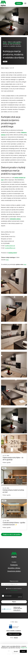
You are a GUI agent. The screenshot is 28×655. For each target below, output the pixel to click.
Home (4, 42)
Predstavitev (14, 565)
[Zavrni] (26, 649)
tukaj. (7, 259)
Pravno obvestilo (14, 590)
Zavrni (23, 651)
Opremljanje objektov (14, 571)
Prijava (14, 601)
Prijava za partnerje (14, 634)
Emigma (16, 637)
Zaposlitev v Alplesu (14, 568)
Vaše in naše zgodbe (14, 42)
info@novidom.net (10, 245)
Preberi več (24, 647)
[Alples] (3, 3)
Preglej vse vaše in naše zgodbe (11, 534)
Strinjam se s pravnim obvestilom (15, 588)
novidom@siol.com (10, 248)
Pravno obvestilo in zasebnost (14, 630)
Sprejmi (16, 651)
